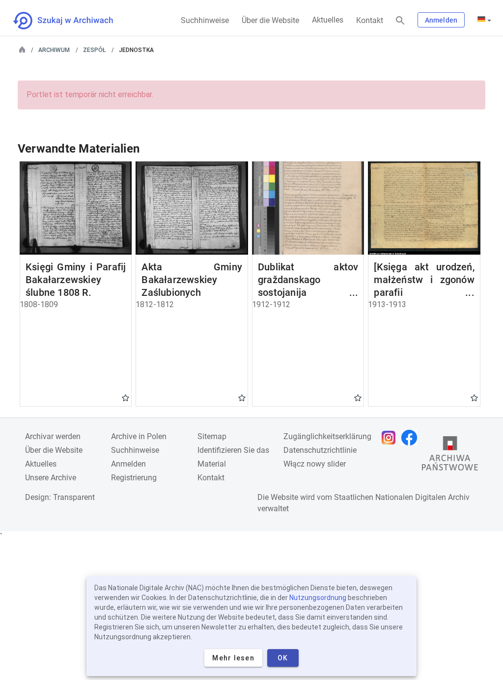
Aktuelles (327, 20)
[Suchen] (400, 21)
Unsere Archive (50, 477)
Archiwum (54, 50)
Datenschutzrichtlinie (320, 450)
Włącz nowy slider (314, 464)
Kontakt (369, 20)
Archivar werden (53, 436)
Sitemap (211, 436)
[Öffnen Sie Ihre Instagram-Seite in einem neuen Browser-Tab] (391, 437)
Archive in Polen (139, 436)
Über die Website (270, 20)
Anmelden (441, 20)
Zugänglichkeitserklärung (327, 436)
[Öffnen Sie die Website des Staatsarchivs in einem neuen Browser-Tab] (450, 456)
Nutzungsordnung (317, 598)
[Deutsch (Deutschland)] (484, 20)
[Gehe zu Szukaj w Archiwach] (72, 20)
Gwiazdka (125, 397)
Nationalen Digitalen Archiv (422, 497)
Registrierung (134, 477)
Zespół (94, 50)
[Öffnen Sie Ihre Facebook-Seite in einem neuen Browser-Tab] (411, 437)
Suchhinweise (205, 20)
